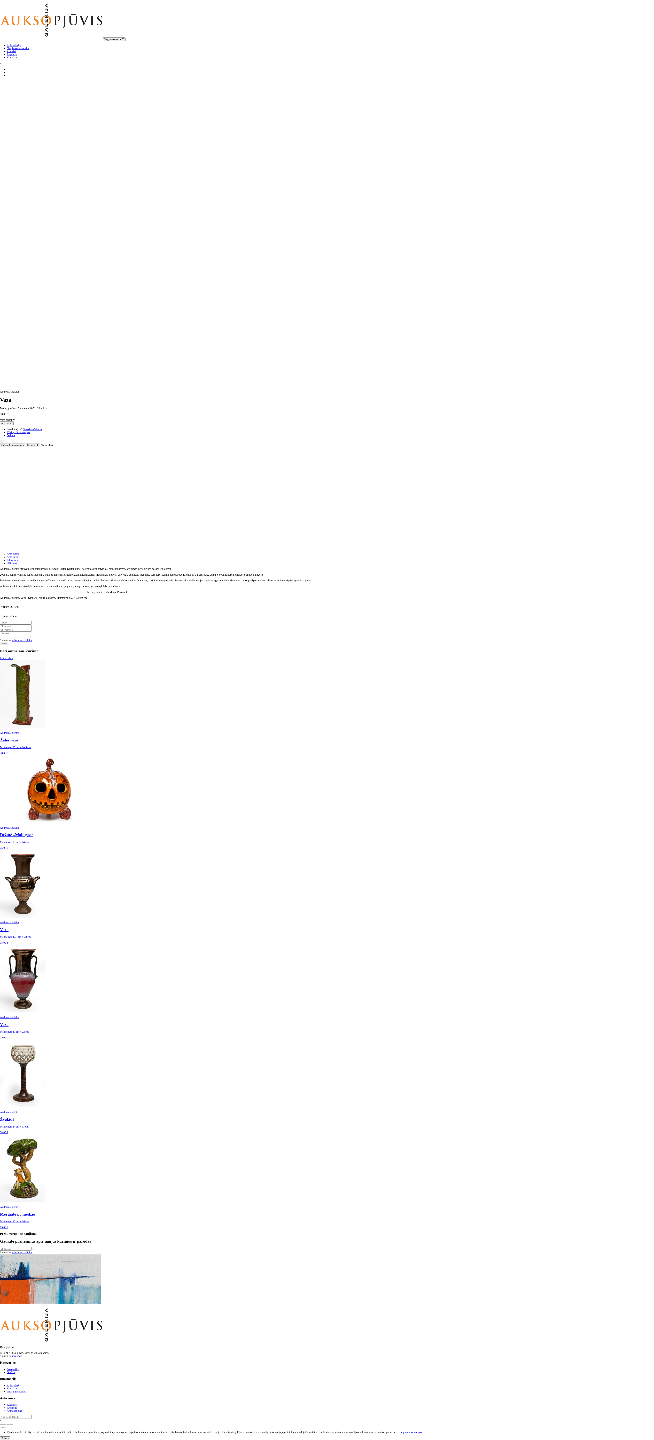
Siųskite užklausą (32, 429)
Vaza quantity (7, 419)
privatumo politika (22, 640)
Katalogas (12, 1404)
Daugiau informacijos (410, 1432)
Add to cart (6, 423)
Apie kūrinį (13, 556)
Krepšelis (12, 1407)
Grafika (11, 1372)
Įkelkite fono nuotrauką (12, 445)
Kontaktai (12, 57)
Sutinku (5, 1438)
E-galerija (12, 54)
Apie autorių (13, 553)
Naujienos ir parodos (18, 48)
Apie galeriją (14, 45)
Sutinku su (16, 640)
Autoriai (11, 51)
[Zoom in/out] (11, 1424)
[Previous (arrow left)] (1, 1427)
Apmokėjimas (14, 1410)
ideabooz (17, 1356)
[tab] (330, 553)
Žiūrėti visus (6, 658)
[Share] (4, 1424)
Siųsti (4, 643)
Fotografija (13, 1369)
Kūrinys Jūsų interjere (18, 432)
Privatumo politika (17, 1391)
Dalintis (11, 435)
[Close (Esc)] (1, 1424)
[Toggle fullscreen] (8, 1424)
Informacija (13, 560)
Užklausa (12, 563)
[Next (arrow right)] (4, 1427)
